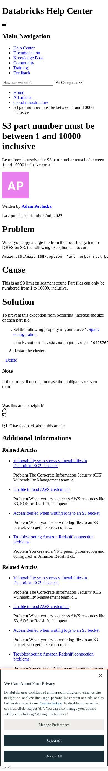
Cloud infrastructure (30, 102)
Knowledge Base (28, 58)
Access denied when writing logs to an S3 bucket (56, 513)
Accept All (54, 756)
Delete (11, 360)
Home (18, 92)
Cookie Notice (51, 703)
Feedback (21, 72)
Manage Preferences (54, 725)
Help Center (24, 48)
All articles (22, 97)
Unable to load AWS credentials (41, 489)
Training (20, 67)
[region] (54, 718)
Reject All (53, 740)
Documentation (26, 53)
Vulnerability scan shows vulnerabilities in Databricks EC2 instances (50, 463)
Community (23, 62)
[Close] (100, 675)
